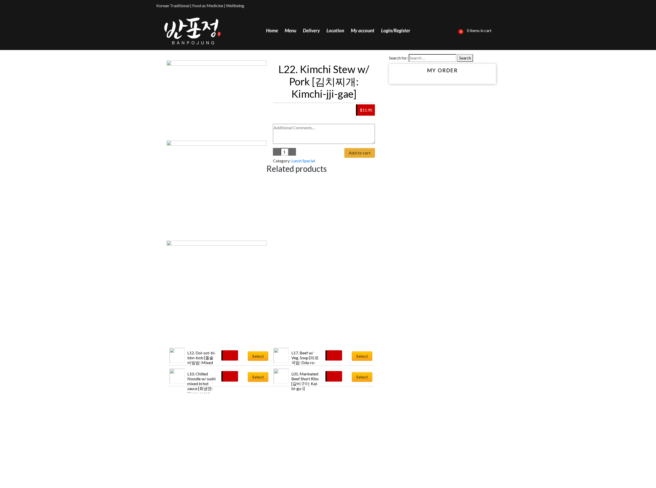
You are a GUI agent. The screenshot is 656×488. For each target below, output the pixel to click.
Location (335, 30)
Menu (290, 30)
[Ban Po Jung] (192, 30)
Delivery (311, 30)
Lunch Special (303, 160)
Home (272, 30)
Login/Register (395, 30)
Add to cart (360, 152)
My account (362, 30)
